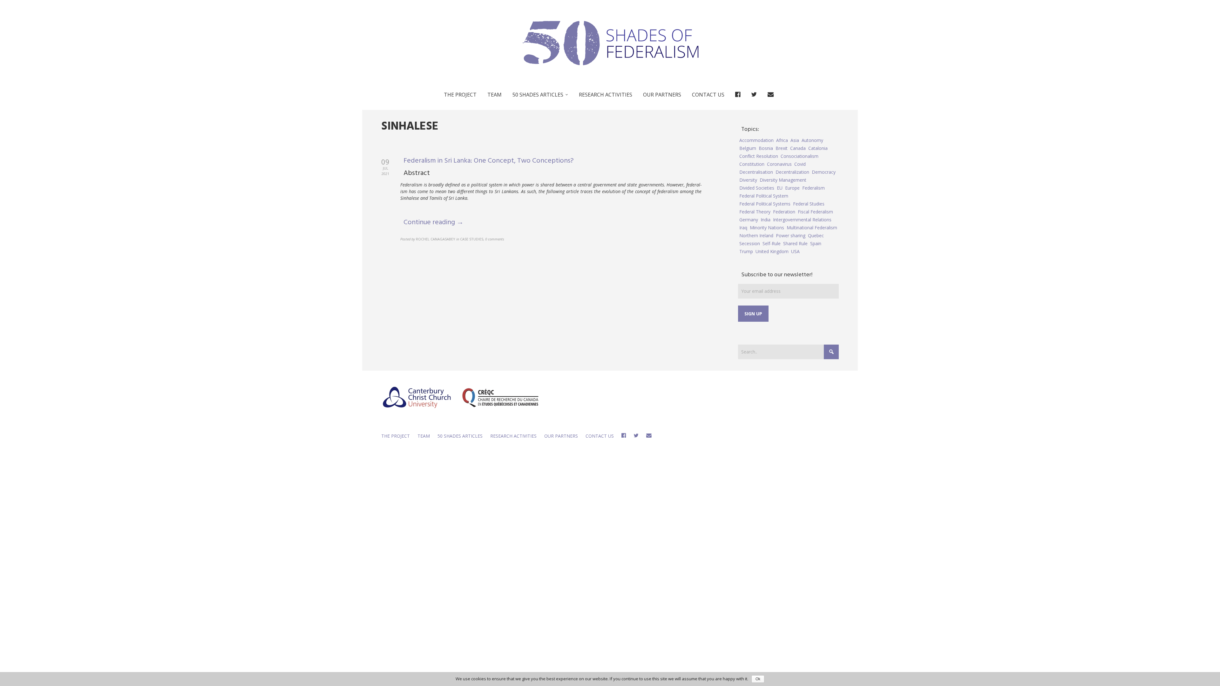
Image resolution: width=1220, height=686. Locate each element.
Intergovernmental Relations (802, 220)
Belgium (747, 148)
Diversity (748, 180)
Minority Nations (767, 228)
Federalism (813, 188)
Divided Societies (756, 188)
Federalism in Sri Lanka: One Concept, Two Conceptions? (488, 160)
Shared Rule (795, 243)
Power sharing (790, 235)
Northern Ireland (756, 235)
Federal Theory (754, 212)
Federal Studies (808, 204)
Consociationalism (799, 156)
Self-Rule (771, 243)
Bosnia (766, 148)
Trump (746, 251)
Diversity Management (783, 180)
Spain (815, 243)
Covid (800, 164)
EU (780, 188)
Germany (748, 220)
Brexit (782, 148)
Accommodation (756, 140)
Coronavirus (779, 164)
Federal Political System (763, 196)
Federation (784, 212)
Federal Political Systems (764, 204)
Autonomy (812, 140)
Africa (782, 140)
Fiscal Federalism (815, 212)
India (765, 220)
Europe (792, 188)
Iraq (743, 228)
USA (795, 251)
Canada (798, 148)
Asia (794, 140)
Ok (758, 679)
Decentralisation (756, 172)
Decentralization (792, 172)
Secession (749, 243)
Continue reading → (433, 222)
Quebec (816, 235)
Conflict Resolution (758, 156)
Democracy (824, 172)
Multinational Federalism (812, 228)
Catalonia (818, 148)
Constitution (751, 164)
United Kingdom (772, 251)
